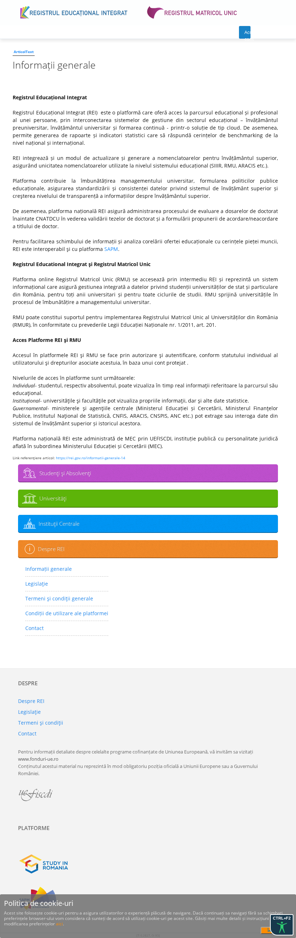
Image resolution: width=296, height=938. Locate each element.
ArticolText (24, 51)
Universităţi (52, 498)
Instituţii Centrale (59, 523)
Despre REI (51, 548)
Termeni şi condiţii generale (59, 598)
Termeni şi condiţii (40, 722)
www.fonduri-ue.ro (38, 759)
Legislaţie (36, 583)
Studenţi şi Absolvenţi (65, 473)
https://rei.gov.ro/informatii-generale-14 (90, 457)
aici (59, 924)
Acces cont (247, 34)
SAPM (111, 249)
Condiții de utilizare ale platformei (66, 613)
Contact (34, 628)
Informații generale (48, 568)
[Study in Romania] (148, 864)
